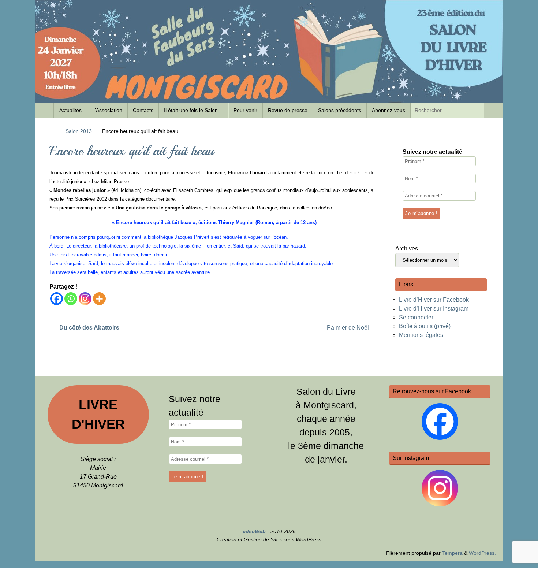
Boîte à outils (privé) (425, 326)
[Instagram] (85, 298)
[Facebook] (56, 298)
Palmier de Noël (348, 327)
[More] (99, 298)
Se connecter (416, 317)
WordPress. (482, 553)
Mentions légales (421, 335)
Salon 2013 (79, 131)
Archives (406, 248)
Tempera (452, 553)
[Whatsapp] (70, 298)
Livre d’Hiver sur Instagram (433, 308)
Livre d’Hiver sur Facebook (434, 300)
